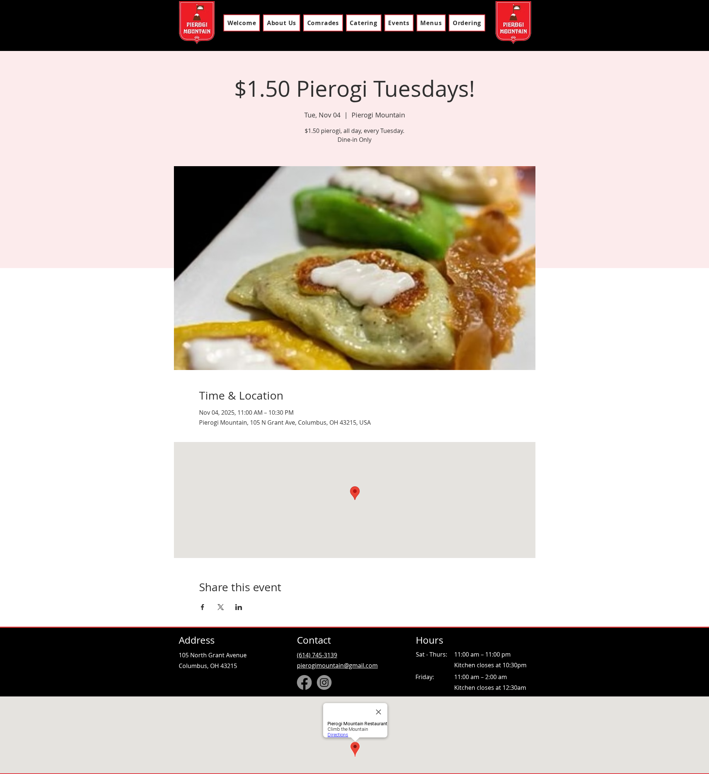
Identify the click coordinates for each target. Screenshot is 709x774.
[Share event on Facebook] (202, 607)
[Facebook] (304, 682)
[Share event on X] (220, 607)
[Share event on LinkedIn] (238, 607)
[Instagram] (324, 682)
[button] (431, 22)
